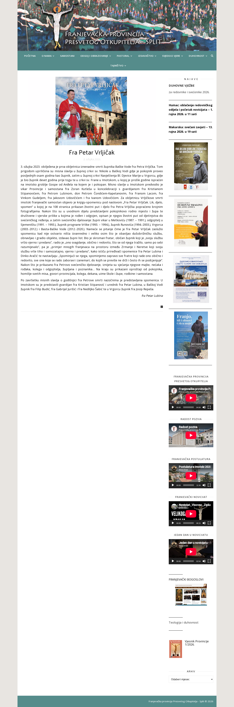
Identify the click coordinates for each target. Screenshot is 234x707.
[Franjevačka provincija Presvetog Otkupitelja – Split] (117, 25)
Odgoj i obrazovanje (94, 55)
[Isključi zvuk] (204, 407)
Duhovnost (197, 55)
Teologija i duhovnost (184, 622)
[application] (191, 397)
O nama (47, 55)
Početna (30, 55)
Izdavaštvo (146, 55)
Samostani (67, 55)
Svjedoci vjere (171, 55)
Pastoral (123, 55)
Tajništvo (116, 65)
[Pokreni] (172, 407)
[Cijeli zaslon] (209, 407)
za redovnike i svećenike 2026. (189, 92)
